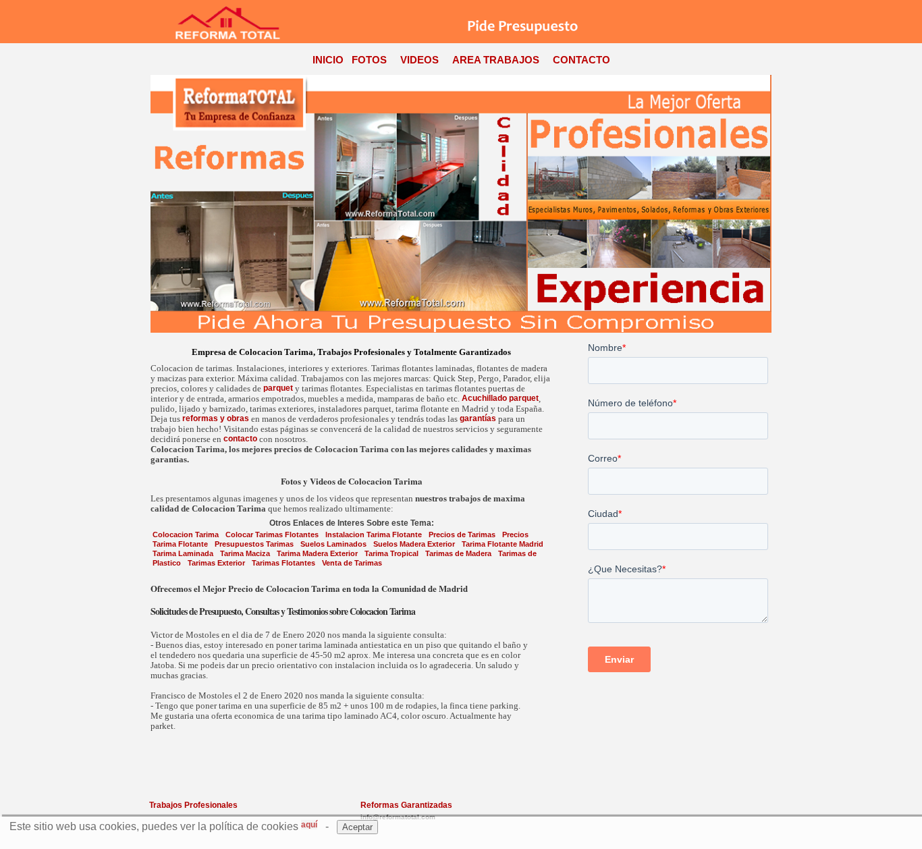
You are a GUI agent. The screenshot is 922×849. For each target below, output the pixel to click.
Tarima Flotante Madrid (502, 544)
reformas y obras (215, 418)
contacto (240, 438)
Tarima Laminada (183, 553)
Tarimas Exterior (216, 563)
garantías (478, 418)
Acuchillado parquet (500, 398)
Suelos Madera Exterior (414, 544)
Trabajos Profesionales (193, 805)
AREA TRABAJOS (495, 59)
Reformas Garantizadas (406, 805)
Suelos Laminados (333, 544)
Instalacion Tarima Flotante (373, 534)
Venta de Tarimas (352, 563)
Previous (156, 203)
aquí (309, 824)
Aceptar (357, 827)
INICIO (328, 59)
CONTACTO (581, 59)
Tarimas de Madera (458, 553)
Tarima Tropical (391, 553)
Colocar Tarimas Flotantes (272, 534)
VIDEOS (419, 59)
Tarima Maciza (245, 553)
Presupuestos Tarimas (254, 544)
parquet (278, 388)
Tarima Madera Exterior (317, 553)
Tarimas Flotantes (283, 563)
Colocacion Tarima (186, 534)
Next (765, 203)
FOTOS (369, 59)
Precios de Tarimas (462, 534)
